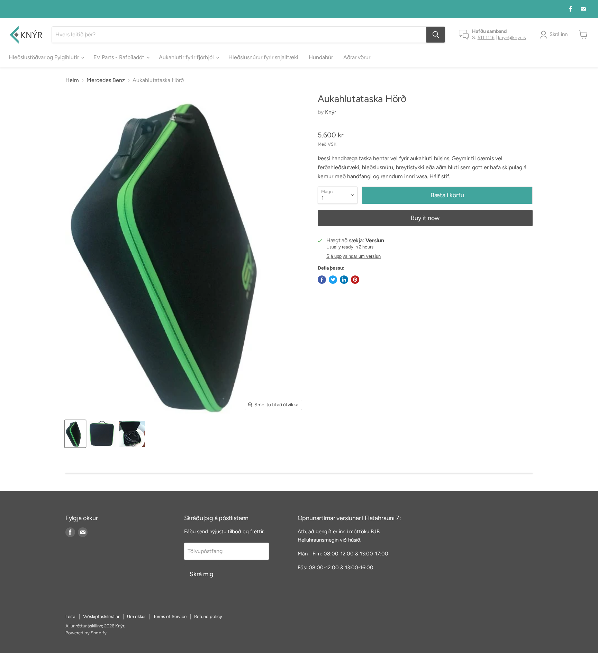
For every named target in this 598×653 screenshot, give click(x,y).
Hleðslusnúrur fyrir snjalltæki (263, 57)
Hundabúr (321, 57)
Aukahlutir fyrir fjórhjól (187, 57)
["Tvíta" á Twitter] (333, 279)
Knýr (330, 112)
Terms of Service (170, 616)
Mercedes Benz (106, 80)
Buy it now (425, 218)
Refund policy (208, 616)
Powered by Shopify (86, 632)
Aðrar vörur (356, 57)
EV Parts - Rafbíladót (119, 57)
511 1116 (486, 37)
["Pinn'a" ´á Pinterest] (355, 279)
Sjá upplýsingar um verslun (353, 256)
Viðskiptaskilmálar (101, 616)
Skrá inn (559, 34)
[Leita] (435, 35)
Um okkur (136, 616)
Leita (70, 616)
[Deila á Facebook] (322, 279)
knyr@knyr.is (512, 37)
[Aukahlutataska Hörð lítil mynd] (75, 433)
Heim (72, 80)
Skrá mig (202, 574)
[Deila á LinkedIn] (344, 279)
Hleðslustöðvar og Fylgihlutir (44, 57)
